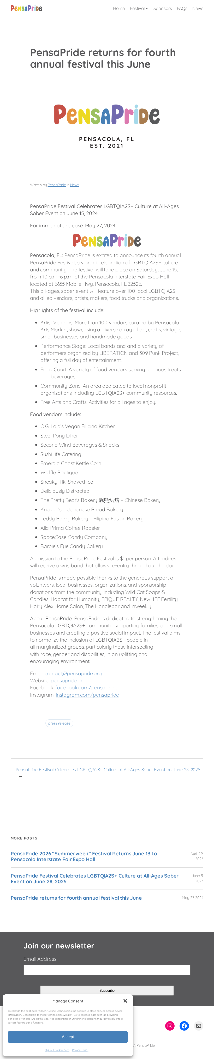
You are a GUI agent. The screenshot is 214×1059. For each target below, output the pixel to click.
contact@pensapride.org (73, 673)
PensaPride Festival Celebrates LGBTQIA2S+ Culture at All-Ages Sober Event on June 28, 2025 (108, 769)
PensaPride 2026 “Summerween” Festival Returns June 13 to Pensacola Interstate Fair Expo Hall (84, 856)
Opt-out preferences (57, 1050)
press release (59, 723)
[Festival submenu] (147, 8)
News (74, 184)
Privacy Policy (80, 1050)
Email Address (39, 958)
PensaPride (57, 184)
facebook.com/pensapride (86, 687)
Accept (68, 1036)
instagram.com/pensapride (87, 694)
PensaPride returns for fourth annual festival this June (76, 898)
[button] (125, 1000)
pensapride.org (68, 680)
